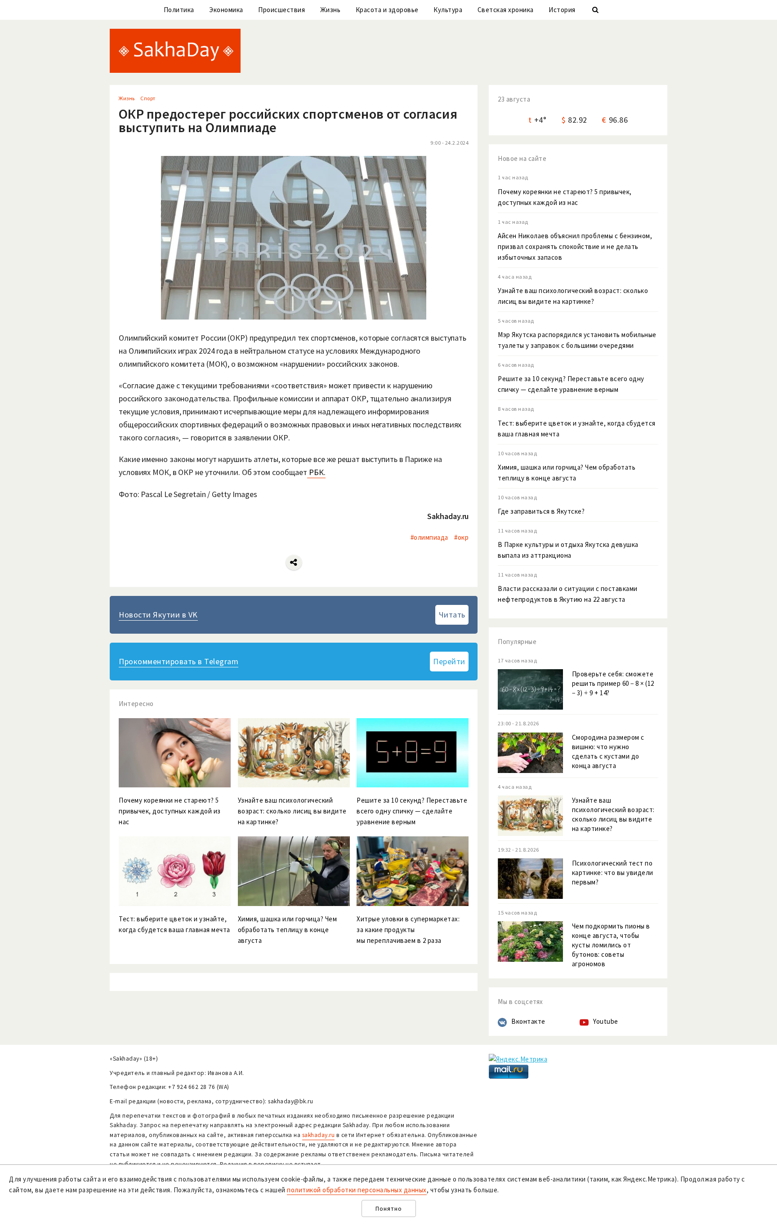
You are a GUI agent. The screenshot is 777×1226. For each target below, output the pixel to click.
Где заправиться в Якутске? (541, 511)
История (562, 9)
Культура (447, 9)
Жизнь (330, 9)
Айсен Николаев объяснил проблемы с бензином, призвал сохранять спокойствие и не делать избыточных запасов (575, 246)
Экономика (226, 9)
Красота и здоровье (387, 9)
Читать (452, 614)
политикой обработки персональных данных (357, 1190)
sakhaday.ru (318, 1135)
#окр (461, 537)
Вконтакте (528, 1021)
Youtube (605, 1021)
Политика (179, 9)
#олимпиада (429, 537)
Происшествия (281, 9)
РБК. (316, 472)
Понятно (388, 1209)
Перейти (449, 661)
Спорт (148, 98)
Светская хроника (506, 9)
